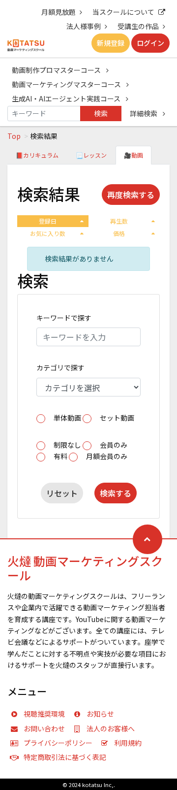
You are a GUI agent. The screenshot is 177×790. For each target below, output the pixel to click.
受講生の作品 (138, 26)
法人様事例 (83, 26)
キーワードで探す (63, 318)
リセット (62, 493)
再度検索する (130, 194)
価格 (119, 233)
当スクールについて (123, 12)
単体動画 (67, 418)
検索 (101, 113)
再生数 (119, 221)
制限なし (67, 445)
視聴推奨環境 (44, 714)
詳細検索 (144, 113)
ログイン (150, 43)
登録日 (48, 221)
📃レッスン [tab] (91, 155)
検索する (115, 493)
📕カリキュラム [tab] (37, 155)
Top (14, 136)
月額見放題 (58, 12)
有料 (60, 456)
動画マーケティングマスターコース (67, 84)
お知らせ (100, 714)
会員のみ (113, 445)
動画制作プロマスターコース (57, 70)
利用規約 (128, 743)
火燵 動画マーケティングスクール (85, 568)
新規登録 (110, 43)
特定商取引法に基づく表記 (65, 757)
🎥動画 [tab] (133, 155)
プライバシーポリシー (58, 743)
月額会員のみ (106, 456)
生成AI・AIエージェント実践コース (67, 98)
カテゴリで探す (60, 367)
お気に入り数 (47, 233)
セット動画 (117, 418)
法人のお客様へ (111, 728)
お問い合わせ (44, 728)
